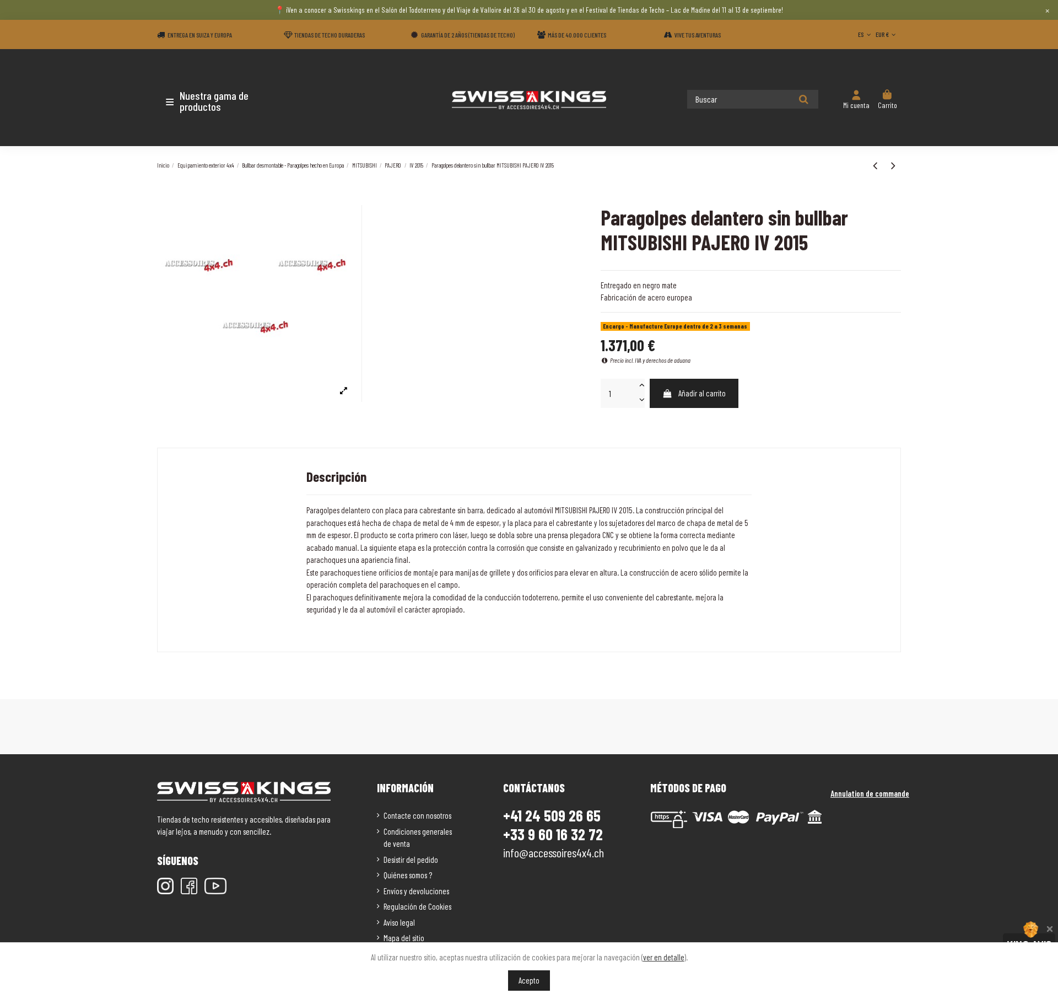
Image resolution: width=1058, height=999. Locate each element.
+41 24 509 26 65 (552, 815)
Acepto (529, 980)
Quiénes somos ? (408, 875)
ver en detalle (663, 957)
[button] (222, 101)
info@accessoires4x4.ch (553, 852)
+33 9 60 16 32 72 (553, 834)
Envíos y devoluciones (416, 891)
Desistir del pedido (411, 859)
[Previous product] (876, 165)
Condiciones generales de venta (418, 837)
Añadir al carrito (702, 393)
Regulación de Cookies (417, 906)
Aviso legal (399, 922)
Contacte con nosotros (417, 815)
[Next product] (893, 165)
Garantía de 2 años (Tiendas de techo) (468, 35)
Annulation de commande (869, 793)
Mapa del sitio (404, 938)
